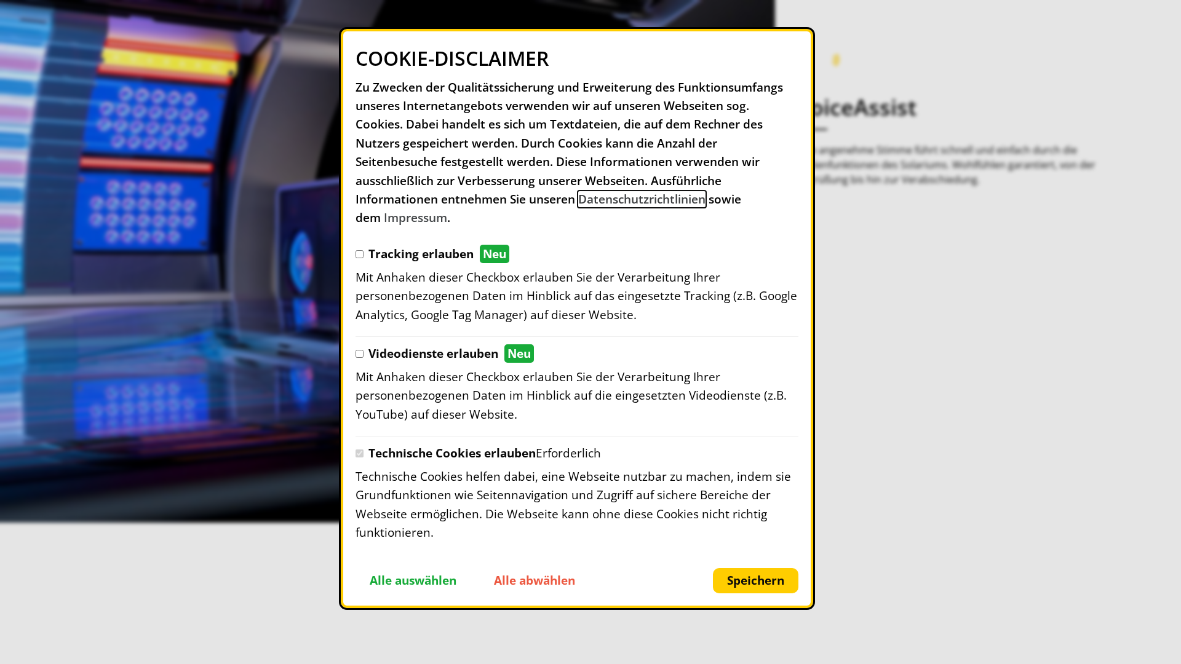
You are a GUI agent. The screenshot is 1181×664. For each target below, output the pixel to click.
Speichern (755, 580)
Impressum (415, 218)
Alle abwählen (534, 580)
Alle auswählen (413, 580)
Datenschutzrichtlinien (642, 199)
